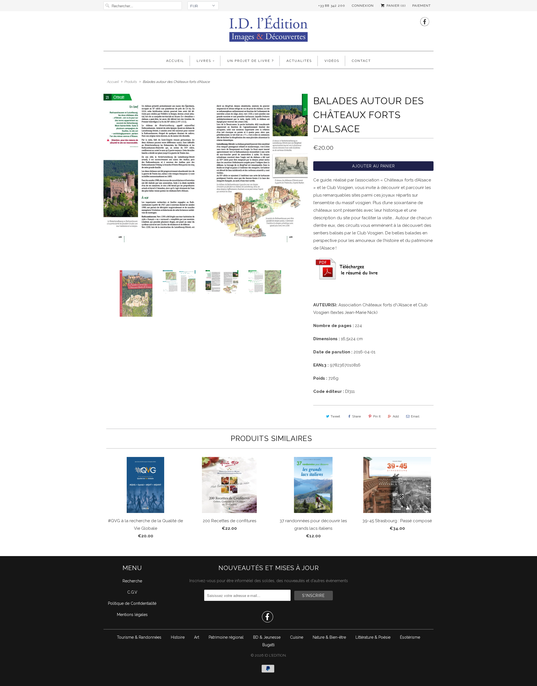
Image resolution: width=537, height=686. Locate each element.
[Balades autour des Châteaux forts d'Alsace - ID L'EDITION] (205, 168)
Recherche (132, 581)
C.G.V (132, 592)
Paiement (421, 6)
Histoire (178, 637)
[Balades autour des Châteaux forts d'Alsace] (348, 278)
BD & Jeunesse (267, 637)
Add (396, 416)
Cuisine (296, 637)
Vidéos (331, 61)
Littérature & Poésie (372, 637)
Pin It (377, 416)
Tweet (335, 416)
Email (415, 416)
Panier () (395, 6)
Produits (130, 82)
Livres (204, 61)
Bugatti (268, 645)
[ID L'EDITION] (268, 30)
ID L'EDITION (275, 655)
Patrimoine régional (226, 637)
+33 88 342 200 (331, 6)
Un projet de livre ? (250, 61)
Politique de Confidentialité (132, 603)
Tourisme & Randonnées (139, 637)
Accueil (175, 61)
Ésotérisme (410, 637)
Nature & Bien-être (329, 637)
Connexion (363, 6)
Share (356, 416)
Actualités (299, 61)
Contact (361, 61)
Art (196, 637)
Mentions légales (132, 614)
